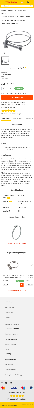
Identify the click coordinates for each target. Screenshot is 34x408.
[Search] (31, 6)
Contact (7, 349)
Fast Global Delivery (11, 339)
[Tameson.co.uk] (11, 2)
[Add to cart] (22, 285)
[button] (2, 2)
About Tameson (9, 307)
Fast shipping (9, 364)
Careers (7, 317)
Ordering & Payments (11, 334)
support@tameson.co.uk (12, 324)
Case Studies (9, 312)
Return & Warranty (10, 344)
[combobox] (17, 6)
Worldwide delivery (10, 359)
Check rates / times (10, 369)
